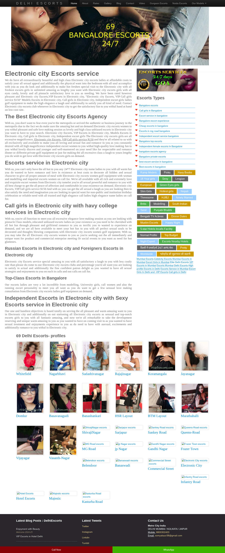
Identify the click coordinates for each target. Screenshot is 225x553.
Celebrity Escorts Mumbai (167, 259)
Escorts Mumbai (165, 265)
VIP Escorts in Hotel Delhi (29, 536)
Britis (143, 203)
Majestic (55, 498)
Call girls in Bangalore (150, 110)
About (85, 3)
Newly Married (184, 197)
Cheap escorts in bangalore (153, 126)
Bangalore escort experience (154, 120)
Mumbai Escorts (145, 259)
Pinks (167, 172)
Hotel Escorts (25, 498)
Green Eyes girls (169, 185)
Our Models (198, 3)
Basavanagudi (59, 416)
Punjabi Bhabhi (163, 210)
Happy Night (172, 222)
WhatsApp (168, 549)
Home (74, 3)
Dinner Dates (179, 216)
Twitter (85, 526)
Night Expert (147, 241)
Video (142, 3)
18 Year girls (147, 178)
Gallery (108, 3)
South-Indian (179, 203)
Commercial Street (161, 469)
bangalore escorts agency (152, 151)
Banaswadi (122, 465)
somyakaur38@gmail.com (168, 535)
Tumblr (85, 543)
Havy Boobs (185, 172)
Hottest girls (166, 191)
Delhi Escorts (40, 3)
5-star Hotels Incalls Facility (156, 229)
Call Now (56, 549)
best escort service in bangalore (155, 161)
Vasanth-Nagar (59, 458)
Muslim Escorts (149, 222)
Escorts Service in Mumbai (174, 268)
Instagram (87, 532)
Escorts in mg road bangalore (154, 131)
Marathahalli (190, 416)
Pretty (183, 247)
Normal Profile (148, 235)
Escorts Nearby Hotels (175, 241)
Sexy (165, 178)
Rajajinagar (123, 374)
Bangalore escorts (148, 105)
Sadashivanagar (93, 374)
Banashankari (91, 416)
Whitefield (23, 374)
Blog (118, 3)
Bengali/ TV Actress (151, 216)
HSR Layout (124, 416)
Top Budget (171, 235)
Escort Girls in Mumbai (157, 262)
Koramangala (157, 374)
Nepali (184, 191)
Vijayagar (23, 458)
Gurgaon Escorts (159, 3)
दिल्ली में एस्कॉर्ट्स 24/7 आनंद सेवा (156, 247)
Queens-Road (190, 432)
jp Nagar (121, 449)
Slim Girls (146, 191)
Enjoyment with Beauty (28, 529)
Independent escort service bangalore (159, 136)
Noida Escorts (179, 3)
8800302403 (162, 532)
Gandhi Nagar (158, 449)
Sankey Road (157, 432)
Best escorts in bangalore (152, 166)
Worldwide (146, 254)
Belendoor (89, 465)
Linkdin (85, 537)
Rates (96, 3)
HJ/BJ (165, 197)
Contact (130, 3)
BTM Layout (157, 416)
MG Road (89, 449)
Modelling (159, 203)
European (146, 185)
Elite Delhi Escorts (179, 262)
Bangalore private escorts (152, 156)
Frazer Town (189, 449)
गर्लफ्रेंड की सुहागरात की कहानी (175, 254)
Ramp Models (148, 172)
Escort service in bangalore (153, 115)
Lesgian (180, 178)
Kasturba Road (92, 502)
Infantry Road (190, 482)
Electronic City (191, 465)
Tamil (143, 210)
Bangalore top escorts (150, 141)
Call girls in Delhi (177, 272)
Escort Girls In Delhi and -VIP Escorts (166, 270)
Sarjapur (121, 432)
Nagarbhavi (57, 374)
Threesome (147, 197)
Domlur (21, 416)
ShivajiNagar (91, 432)
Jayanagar (188, 374)
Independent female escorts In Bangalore (160, 146)
